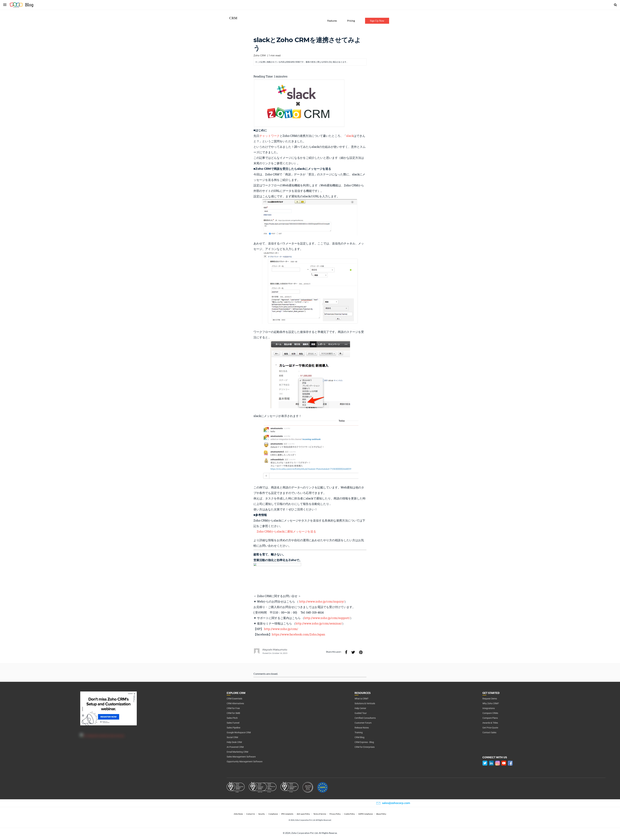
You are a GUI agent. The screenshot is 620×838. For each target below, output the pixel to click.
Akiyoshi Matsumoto (274, 649)
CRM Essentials (234, 698)
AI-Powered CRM (235, 747)
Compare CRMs (490, 713)
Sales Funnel (233, 722)
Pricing (351, 20)
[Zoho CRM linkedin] (491, 763)
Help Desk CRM (234, 742)
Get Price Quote (490, 727)
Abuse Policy (381, 814)
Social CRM (232, 737)
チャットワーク (269, 136)
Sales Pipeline (233, 727)
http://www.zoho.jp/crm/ (281, 629)
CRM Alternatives (235, 703)
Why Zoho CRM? (490, 703)
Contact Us (250, 814)
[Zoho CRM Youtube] (503, 763)
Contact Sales (489, 732)
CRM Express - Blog (364, 742)
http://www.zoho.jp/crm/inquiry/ (321, 601)
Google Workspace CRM (239, 732)
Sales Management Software (241, 756)
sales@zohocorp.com (396, 803)
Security (261, 814)
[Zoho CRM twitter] (484, 763)
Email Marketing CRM (237, 752)
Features (332, 20)
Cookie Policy (349, 814)
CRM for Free (233, 708)
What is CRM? (361, 698)
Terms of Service (319, 814)
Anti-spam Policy (303, 814)
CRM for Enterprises (365, 747)
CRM (233, 18)
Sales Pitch (232, 718)
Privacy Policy (335, 814)
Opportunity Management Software (244, 761)
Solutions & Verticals (365, 703)
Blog (29, 4)
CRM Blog (359, 737)
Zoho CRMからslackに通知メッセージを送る (286, 531)
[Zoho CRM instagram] (497, 763)
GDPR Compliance (365, 814)
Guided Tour (361, 713)
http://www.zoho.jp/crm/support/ (327, 618)
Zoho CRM (259, 55)
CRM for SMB (233, 713)
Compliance (273, 814)
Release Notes (362, 727)
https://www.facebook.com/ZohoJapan (298, 634)
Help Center (360, 708)
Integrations (488, 708)
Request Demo (489, 698)
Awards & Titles (490, 722)
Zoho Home (238, 814)
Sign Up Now (377, 20)
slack (350, 136)
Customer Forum (363, 722)
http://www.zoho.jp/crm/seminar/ (318, 623)
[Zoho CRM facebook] (510, 763)
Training (359, 732)
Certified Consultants (365, 718)
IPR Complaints (287, 814)
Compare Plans (490, 718)
